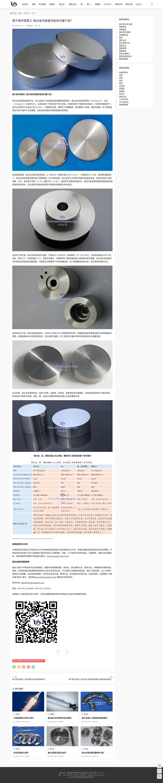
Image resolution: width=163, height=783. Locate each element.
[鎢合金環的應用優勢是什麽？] (97, 736)
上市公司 (107, 4)
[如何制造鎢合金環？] (28, 736)
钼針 (121, 80)
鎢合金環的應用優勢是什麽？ (93, 753)
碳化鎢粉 (42, 4)
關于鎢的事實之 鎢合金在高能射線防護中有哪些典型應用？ (91, 679)
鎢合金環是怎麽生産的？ (57, 753)
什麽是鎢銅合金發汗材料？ (24, 718)
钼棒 (121, 75)
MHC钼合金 (124, 102)
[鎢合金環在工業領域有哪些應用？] (97, 701)
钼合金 (121, 94)
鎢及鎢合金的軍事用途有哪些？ (60, 718)
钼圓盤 (121, 91)
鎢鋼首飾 (122, 51)
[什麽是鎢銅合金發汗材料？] (28, 701)
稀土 (88, 4)
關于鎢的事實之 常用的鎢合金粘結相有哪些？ (29, 679)
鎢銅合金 (122, 45)
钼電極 (121, 88)
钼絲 (121, 78)
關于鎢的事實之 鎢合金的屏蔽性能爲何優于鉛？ (28, 661)
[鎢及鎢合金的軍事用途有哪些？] (62, 701)
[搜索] (152, 4)
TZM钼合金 (123, 99)
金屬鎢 (51, 4)
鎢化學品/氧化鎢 (125, 24)
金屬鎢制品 (123, 35)
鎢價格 (97, 4)
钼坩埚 (121, 86)
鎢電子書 (118, 4)
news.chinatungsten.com (45, 577)
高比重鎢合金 (124, 43)
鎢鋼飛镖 (122, 48)
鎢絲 (121, 37)
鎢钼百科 (13, 4)
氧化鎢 (25, 4)
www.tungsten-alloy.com (58, 556)
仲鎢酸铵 (122, 29)
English (139, 4)
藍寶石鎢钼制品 (125, 56)
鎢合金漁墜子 (124, 53)
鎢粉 (34, 4)
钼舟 (121, 83)
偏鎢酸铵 (122, 27)
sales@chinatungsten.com (32, 583)
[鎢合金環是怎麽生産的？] (62, 736)
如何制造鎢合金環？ (21, 753)
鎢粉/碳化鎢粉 (124, 32)
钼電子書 (129, 4)
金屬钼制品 (123, 72)
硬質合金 (72, 4)
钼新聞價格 (123, 104)
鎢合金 (61, 4)
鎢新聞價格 (123, 59)
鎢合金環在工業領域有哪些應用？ (95, 718)
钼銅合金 (122, 96)
